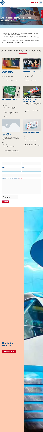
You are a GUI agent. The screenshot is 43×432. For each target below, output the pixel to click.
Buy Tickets (34, 2)
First (3, 165)
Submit (5, 201)
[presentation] (10, 197)
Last (22, 165)
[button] (40, 2)
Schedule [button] (41, 14)
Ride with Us (9, 351)
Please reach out (23, 53)
